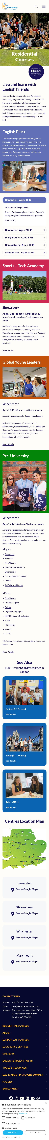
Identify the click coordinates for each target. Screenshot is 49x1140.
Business (9, 558)
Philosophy (10, 625)
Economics (9, 554)
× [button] (46, 1103)
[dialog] (24, 1120)
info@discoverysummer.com (25, 1006)
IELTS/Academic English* (16, 576)
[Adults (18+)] (24, 785)
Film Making (10, 563)
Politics (8, 629)
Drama (8, 581)
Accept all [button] (13, 1133)
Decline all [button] (35, 1133)
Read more (23, 1113)
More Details (8, 350)
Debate (8, 607)
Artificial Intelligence (14, 585)
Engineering (10, 572)
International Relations (15, 567)
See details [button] (11, 714)
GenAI (7, 634)
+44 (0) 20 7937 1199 (22, 1002)
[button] (24, 200)
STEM (7, 620)
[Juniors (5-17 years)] (24, 692)
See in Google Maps (27, 889)
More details (10, 220)
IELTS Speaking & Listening (17, 616)
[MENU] (43, 6)
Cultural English (12, 603)
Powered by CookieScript (11, 1137)
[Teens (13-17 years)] (24, 739)
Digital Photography (13, 611)
